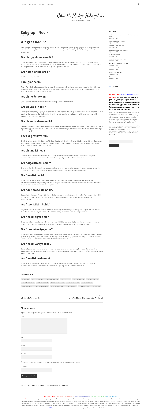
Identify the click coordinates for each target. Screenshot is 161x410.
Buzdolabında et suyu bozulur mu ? (118, 50)
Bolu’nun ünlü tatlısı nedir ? (116, 72)
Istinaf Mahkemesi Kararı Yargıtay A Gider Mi (86, 298)
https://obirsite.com (28, 385)
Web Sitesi (23, 353)
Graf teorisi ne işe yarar (57, 283)
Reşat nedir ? (112, 77)
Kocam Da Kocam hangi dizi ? (117, 41)
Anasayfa (23, 4)
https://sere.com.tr (41, 385)
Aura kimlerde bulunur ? (115, 68)
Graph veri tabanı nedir (57, 286)
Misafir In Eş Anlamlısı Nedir (31, 298)
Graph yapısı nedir (71, 286)
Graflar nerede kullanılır (73, 283)
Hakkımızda (50, 4)
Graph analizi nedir (87, 283)
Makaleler (29, 275)
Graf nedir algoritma (92, 279)
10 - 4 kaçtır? (24, 366)
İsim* (22, 337)
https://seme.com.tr (55, 385)
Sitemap (65, 385)
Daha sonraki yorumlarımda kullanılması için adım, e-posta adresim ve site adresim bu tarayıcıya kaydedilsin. (51, 362)
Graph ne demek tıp (27, 286)
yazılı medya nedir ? (114, 54)
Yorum (22, 317)
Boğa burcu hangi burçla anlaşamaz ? (119, 63)
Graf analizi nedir (65, 279)
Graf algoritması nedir (38, 279)
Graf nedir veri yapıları (28, 283)
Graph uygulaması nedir (41, 286)
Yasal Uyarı (41, 4)
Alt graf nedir (25, 279)
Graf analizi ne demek (52, 279)
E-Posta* (23, 345)
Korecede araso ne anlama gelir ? (118, 59)
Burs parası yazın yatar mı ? (116, 45)
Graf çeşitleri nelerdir (78, 279)
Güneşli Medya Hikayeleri (80, 15)
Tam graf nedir (96, 286)
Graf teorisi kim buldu (42, 283)
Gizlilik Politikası (32, 4)
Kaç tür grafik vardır (84, 286)
